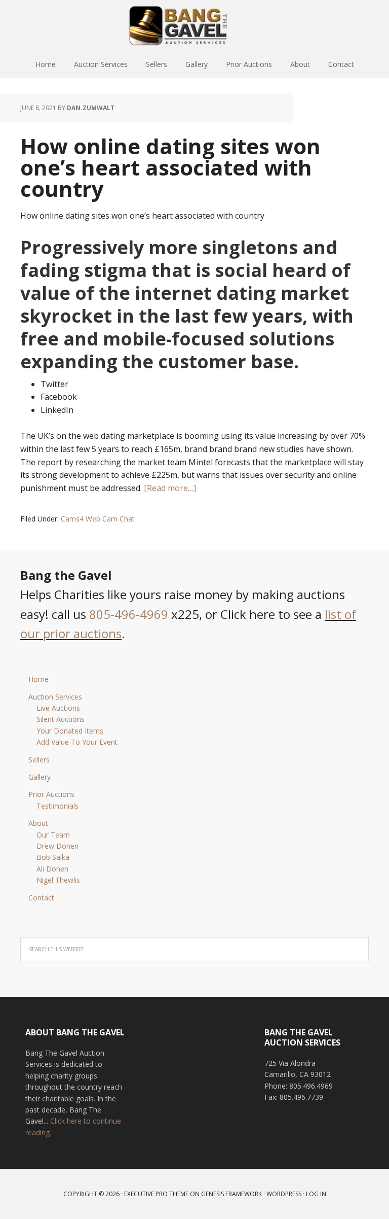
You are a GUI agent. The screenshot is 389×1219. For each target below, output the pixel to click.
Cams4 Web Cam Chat (98, 519)
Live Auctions (58, 708)
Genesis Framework (231, 1194)
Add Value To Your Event (77, 742)
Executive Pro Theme (156, 1194)
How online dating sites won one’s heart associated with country (170, 167)
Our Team (53, 835)
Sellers (39, 759)
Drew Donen (57, 846)
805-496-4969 (128, 614)
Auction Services (55, 697)
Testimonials (57, 806)
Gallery (39, 777)
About (38, 823)
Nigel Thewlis (58, 880)
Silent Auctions (60, 719)
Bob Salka (52, 857)
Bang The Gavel (194, 25)
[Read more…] (170, 488)
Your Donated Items (69, 731)
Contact (41, 897)
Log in (316, 1194)
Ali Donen (52, 869)
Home (38, 679)
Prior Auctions (51, 794)
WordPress (283, 1194)
